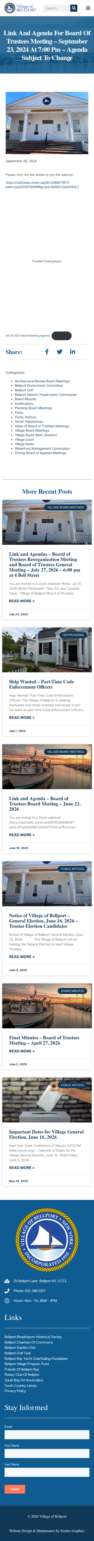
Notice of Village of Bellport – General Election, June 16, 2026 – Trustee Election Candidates (43, 920)
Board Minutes (25, 399)
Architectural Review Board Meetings (42, 381)
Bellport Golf (24, 390)
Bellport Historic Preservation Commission (46, 395)
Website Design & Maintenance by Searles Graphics (47, 1530)
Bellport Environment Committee (39, 385)
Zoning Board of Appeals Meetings (40, 453)
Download (61, 335)
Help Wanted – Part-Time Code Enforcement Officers (41, 684)
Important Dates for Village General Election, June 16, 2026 (46, 1134)
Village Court (24, 439)
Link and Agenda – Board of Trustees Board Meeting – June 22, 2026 (45, 803)
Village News (24, 444)
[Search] (73, 8)
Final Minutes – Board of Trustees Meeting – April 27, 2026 (44, 1040)
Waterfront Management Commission (42, 448)
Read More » (22, 601)
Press (19, 412)
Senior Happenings (29, 421)
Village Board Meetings (32, 430)
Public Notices (25, 417)
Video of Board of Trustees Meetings (42, 426)
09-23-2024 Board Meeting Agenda (28, 335)
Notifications (24, 403)
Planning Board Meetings (33, 408)
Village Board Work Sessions (36, 435)
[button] (88, 8)
